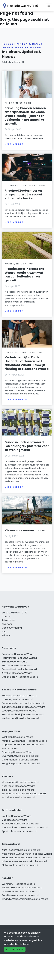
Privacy (6, 635)
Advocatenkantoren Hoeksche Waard (24, 861)
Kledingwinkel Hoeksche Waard (20, 823)
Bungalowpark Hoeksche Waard (21, 763)
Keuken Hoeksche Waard (16, 816)
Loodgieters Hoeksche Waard (19, 710)
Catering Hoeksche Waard (17, 699)
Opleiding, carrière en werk (25, 185)
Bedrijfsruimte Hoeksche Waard (20, 895)
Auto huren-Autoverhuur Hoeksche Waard (27, 854)
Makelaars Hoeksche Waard (18, 797)
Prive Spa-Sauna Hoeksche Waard (22, 887)
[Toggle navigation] (49, 6)
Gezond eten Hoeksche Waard (20, 677)
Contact (7, 616)
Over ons (7, 624)
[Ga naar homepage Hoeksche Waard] (20, 5)
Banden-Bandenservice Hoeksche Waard (26, 857)
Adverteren (8, 620)
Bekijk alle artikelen (11, 62)
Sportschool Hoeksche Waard (19, 831)
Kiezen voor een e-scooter (25, 530)
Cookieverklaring (12, 627)
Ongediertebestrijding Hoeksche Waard (25, 899)
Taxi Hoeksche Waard (14, 661)
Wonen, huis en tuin (19, 263)
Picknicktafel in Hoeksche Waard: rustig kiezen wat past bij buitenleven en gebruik (24, 274)
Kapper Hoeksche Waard (17, 665)
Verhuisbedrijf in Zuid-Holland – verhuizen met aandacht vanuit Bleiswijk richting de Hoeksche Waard (27, 363)
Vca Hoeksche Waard (14, 820)
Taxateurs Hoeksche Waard (18, 790)
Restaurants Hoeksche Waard (19, 695)
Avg (4, 631)
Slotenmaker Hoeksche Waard (20, 865)
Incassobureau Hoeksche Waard (21, 891)
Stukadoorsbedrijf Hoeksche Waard (23, 714)
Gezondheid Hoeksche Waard (19, 669)
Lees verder (14, 144)
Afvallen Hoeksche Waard (17, 673)
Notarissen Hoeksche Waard (18, 786)
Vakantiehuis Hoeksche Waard (20, 759)
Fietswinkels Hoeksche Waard (19, 658)
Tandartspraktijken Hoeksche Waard (23, 707)
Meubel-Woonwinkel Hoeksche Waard (24, 741)
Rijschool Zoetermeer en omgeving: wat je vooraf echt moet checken (23, 194)
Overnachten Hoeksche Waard (20, 756)
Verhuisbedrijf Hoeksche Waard (20, 718)
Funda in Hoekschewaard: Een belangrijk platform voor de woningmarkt (27, 446)
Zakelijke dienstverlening (23, 352)
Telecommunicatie (18, 103)
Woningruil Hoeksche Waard (18, 884)
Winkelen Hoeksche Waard (17, 737)
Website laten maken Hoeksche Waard (25, 827)
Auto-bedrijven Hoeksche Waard (21, 850)
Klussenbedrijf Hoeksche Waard (20, 782)
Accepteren (15, 949)
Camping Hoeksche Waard (17, 752)
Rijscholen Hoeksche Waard (18, 654)
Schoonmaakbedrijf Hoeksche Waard (24, 793)
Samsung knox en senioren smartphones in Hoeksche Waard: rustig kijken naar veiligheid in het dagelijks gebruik (25, 116)
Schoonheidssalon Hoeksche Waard (23, 703)
